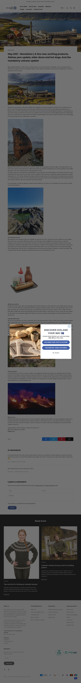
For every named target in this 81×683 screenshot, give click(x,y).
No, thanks (56, 352)
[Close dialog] (69, 326)
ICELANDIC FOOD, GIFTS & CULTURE (55, 342)
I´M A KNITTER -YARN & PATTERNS (56, 347)
